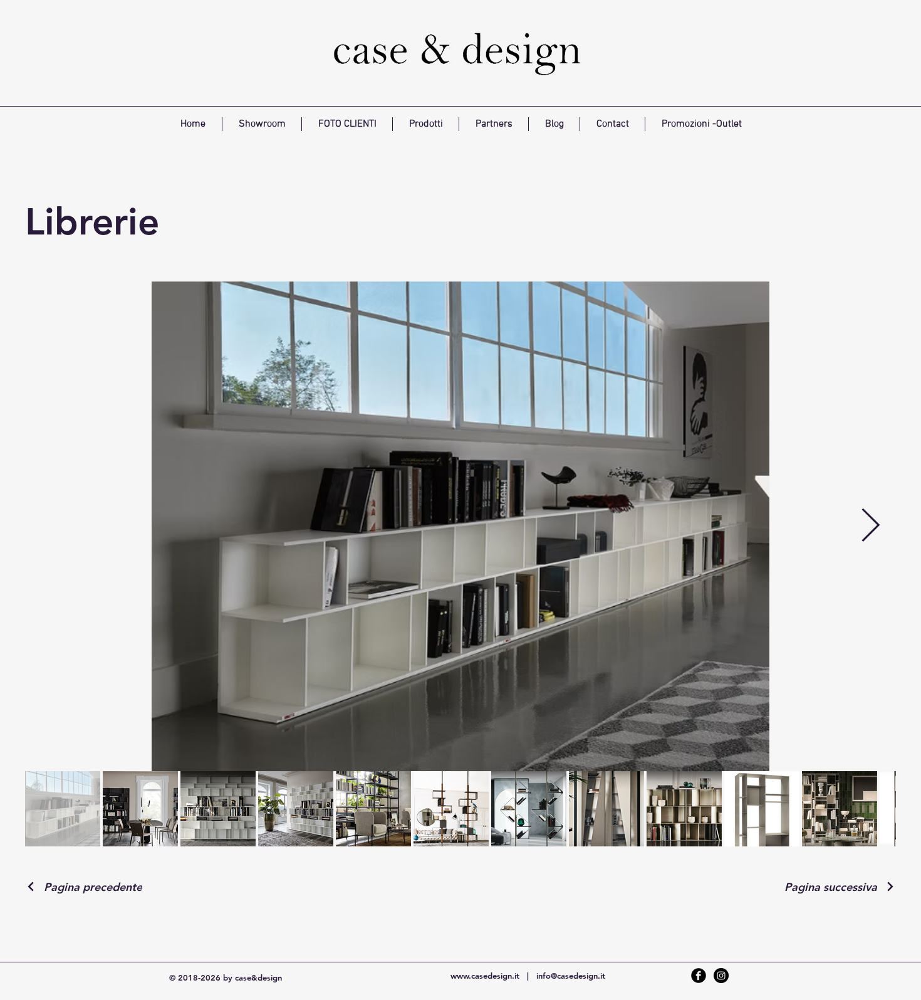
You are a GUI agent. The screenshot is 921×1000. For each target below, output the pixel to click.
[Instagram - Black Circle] (721, 975)
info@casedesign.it (570, 976)
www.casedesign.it (484, 976)
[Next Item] (870, 526)
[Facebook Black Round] (698, 975)
